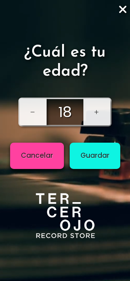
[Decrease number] (33, 112)
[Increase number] (96, 112)
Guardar (95, 155)
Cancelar (37, 155)
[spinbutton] (65, 112)
